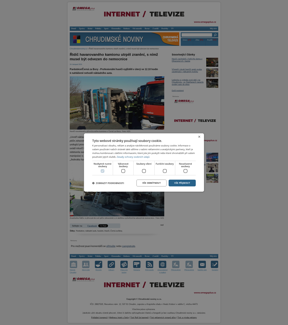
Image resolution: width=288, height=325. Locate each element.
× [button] (199, 137)
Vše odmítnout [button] (151, 182)
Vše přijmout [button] (182, 182)
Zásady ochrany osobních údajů (133, 156)
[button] (108, 183)
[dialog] (144, 162)
